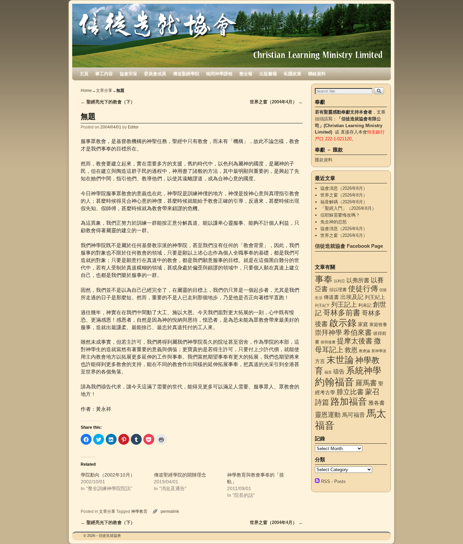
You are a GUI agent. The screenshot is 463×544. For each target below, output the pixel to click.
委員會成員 (155, 73)
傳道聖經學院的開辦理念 (180, 475)
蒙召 (372, 392)
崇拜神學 (328, 332)
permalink (170, 511)
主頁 (84, 73)
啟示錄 (343, 323)
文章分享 (104, 90)
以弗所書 (357, 280)
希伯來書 (357, 332)
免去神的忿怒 (333, 221)
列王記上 (344, 304)
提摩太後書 (355, 341)
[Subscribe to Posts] (317, 481)
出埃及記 (351, 297)
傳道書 (331, 297)
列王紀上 (375, 297)
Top (447, 528)
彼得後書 (328, 342)
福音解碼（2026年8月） (343, 201)
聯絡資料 (317, 73)
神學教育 (139, 511)
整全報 (246, 73)
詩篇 (322, 402)
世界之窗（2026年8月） (343, 195)
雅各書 (376, 403)
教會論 (364, 351)
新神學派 (378, 351)
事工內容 (104, 73)
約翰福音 (334, 381)
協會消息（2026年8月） (343, 188)
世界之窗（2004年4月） (276, 101)
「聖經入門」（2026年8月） (348, 208)
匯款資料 (324, 159)
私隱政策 (292, 73)
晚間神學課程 (219, 73)
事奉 (324, 279)
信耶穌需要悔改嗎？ (340, 215)
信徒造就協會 (110, 535)
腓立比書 (350, 392)
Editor (133, 127)
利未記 (364, 305)
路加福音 (348, 401)
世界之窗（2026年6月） (343, 235)
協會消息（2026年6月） (343, 228)
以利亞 (339, 281)
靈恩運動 (328, 414)
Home (86, 90)
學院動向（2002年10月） (108, 475)
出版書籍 (268, 73)
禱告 (339, 371)
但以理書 (338, 289)
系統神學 (363, 370)
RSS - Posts (333, 481)
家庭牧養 (378, 324)
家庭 (363, 324)
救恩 (351, 350)
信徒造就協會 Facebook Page (349, 246)
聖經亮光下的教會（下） (108, 101)
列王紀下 (322, 305)
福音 (328, 372)
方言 (320, 361)
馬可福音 (353, 414)
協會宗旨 (128, 73)
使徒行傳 (363, 288)
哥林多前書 (341, 312)
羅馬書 (366, 383)
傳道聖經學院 (186, 73)
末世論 (340, 360)
